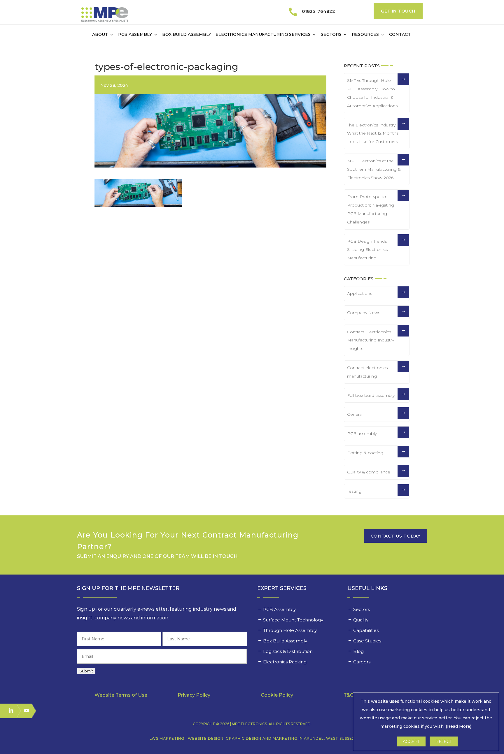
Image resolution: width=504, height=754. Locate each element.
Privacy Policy (194, 695)
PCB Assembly (135, 34)
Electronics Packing (285, 662)
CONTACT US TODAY (395, 536)
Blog (358, 651)
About (100, 34)
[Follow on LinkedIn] (8, 710)
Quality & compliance (368, 472)
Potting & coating (365, 452)
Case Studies (367, 641)
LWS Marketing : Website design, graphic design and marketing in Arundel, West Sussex (252, 738)
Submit (86, 671)
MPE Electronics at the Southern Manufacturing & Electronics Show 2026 (374, 169)
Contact (400, 34)
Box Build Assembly (186, 34)
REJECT (443, 741)
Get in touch (398, 11)
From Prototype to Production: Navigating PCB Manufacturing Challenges (370, 209)
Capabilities (366, 630)
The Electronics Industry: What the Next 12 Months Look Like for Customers (372, 133)
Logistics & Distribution (288, 651)
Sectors (331, 34)
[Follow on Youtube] (24, 710)
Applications (359, 293)
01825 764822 (318, 11)
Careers (362, 662)
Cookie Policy (277, 695)
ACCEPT (411, 741)
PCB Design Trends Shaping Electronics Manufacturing (367, 250)
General (355, 414)
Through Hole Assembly (290, 630)
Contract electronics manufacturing (367, 372)
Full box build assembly (371, 395)
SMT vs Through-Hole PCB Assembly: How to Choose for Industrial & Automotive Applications (372, 93)
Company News (363, 312)
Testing (354, 491)
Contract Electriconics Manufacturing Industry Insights (370, 340)
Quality (361, 620)
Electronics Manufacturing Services (263, 34)
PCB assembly (362, 433)
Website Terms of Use (120, 695)
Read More (458, 726)
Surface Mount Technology (293, 620)
